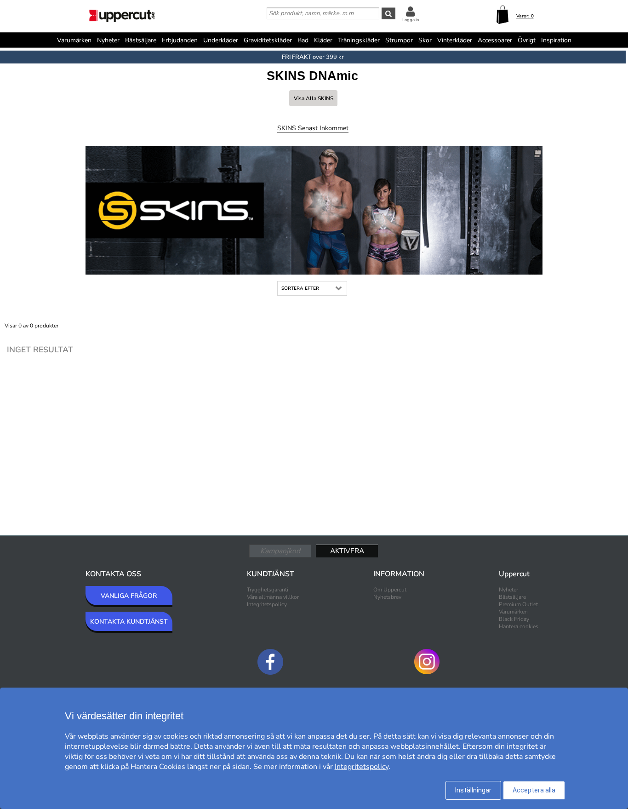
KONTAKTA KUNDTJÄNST (129, 621)
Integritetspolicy (267, 604)
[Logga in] (410, 11)
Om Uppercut (389, 589)
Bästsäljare (140, 40)
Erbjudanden (180, 40)
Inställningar (473, 790)
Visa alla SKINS (313, 98)
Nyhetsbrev (387, 597)
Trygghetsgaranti (267, 589)
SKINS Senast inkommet (312, 128)
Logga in (410, 20)
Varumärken (74, 40)
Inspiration (556, 40)
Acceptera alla (534, 790)
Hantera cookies (518, 626)
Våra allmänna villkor (273, 597)
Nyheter (108, 40)
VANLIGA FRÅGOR (129, 595)
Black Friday (514, 619)
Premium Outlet (518, 604)
